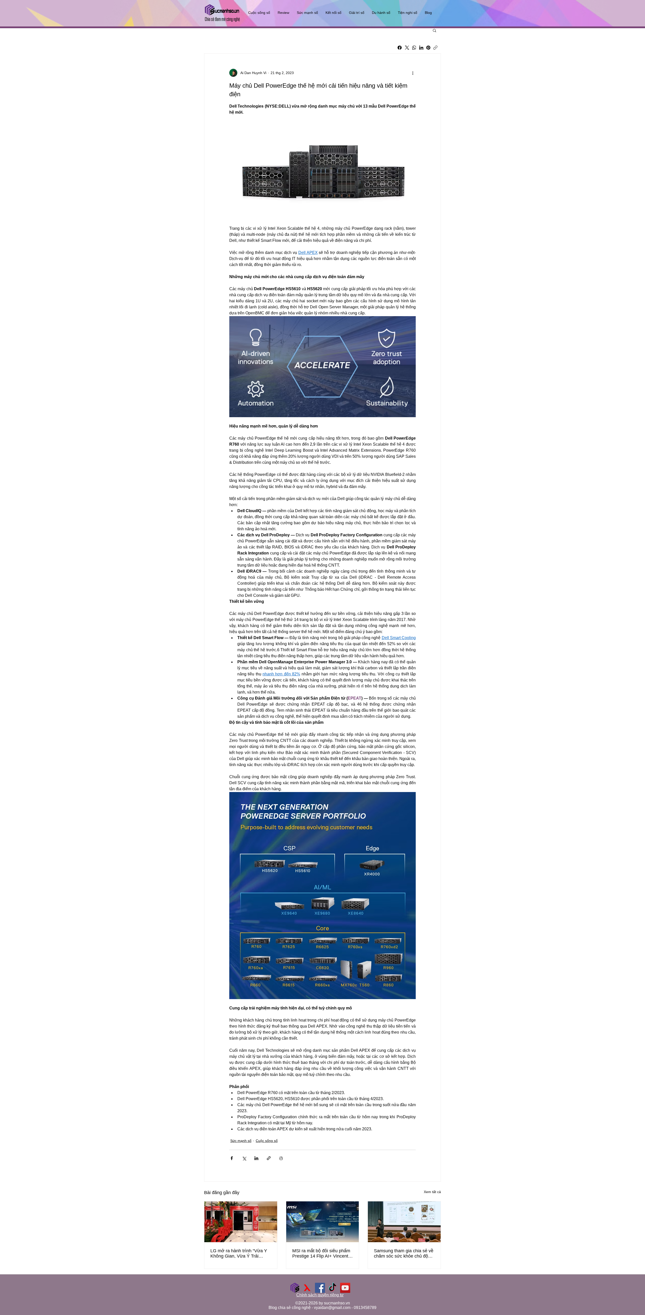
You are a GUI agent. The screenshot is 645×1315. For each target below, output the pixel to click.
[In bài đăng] (281, 1158)
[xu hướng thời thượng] (307, 1288)
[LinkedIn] (421, 48)
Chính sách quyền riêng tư (320, 1295)
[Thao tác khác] (413, 73)
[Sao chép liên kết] (435, 48)
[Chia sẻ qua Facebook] (231, 1158)
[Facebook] (400, 48)
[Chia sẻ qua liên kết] (268, 1158)
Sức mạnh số (240, 1141)
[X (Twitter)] (407, 48)
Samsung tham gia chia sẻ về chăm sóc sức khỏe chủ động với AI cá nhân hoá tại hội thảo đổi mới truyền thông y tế (404, 1253)
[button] (434, 30)
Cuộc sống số (267, 1141)
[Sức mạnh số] (295, 1288)
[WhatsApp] (414, 48)
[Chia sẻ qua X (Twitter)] (244, 1158)
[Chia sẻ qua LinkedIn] (256, 1158)
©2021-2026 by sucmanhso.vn (322, 1303)
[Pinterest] (428, 48)
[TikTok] (333, 1288)
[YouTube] (345, 1288)
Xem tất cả (432, 1192)
